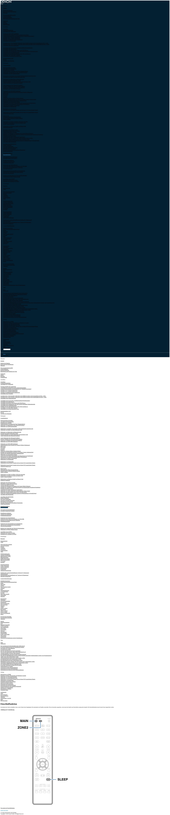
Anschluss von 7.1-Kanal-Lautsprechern (11, 38)
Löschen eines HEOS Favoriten (10, 132)
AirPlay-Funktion (7, 119)
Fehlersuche (5, 290)
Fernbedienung (6, 24)
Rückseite (5, 23)
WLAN (4, 59)
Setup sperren (6, 282)
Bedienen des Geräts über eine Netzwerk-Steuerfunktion (15, 175)
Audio (4, 189)
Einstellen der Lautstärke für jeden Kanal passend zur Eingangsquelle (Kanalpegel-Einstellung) (23, 134)
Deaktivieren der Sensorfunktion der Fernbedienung (14, 170)
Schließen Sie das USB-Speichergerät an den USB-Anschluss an (16, 53)
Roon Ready (5, 256)
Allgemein (5, 266)
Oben (4, 354)
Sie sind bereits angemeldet (9, 265)
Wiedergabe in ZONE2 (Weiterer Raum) (11, 176)
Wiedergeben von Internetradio (9, 106)
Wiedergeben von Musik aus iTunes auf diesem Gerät (14, 122)
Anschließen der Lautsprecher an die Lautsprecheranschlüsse (16, 35)
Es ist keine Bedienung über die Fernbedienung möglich (15, 294)
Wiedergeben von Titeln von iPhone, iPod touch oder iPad (15, 121)
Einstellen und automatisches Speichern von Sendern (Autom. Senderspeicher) (19, 99)
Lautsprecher (6, 216)
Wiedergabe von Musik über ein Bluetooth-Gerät (13, 79)
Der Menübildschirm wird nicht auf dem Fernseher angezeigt (16, 301)
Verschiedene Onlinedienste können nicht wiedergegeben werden (17, 310)
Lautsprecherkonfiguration (8, 225)
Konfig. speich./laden (7, 281)
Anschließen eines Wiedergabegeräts (11, 45)
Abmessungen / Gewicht (8, 345)
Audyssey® (5, 196)
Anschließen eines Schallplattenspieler (11, 52)
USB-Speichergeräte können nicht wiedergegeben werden (15, 305)
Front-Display (6, 276)
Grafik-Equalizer (6, 197)
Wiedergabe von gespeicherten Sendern (11, 101)
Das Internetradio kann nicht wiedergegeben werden (14, 307)
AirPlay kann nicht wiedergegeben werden (12, 304)
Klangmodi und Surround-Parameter (10, 332)
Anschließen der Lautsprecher (9, 31)
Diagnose (5, 253)
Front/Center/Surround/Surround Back (11, 229)
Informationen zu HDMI (8, 321)
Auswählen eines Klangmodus (9, 141)
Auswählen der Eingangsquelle (9, 68)
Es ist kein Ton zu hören (8, 296)
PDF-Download (6, 347)
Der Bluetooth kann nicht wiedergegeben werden (13, 306)
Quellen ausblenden (7, 214)
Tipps (4, 289)
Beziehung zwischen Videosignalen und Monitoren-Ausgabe (16, 322)
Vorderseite (5, 21)
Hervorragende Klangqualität (9, 15)
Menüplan (5, 186)
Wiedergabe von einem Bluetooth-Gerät (11, 325)
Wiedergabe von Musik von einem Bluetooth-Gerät (14, 77)
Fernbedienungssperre (7, 168)
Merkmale (5, 12)
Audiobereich (6, 339)
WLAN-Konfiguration (8, 248)
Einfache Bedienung (7, 17)
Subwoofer (5, 231)
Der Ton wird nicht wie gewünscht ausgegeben (13, 298)
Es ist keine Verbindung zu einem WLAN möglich (13, 312)
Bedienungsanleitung (7, 269)
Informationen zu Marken (8, 336)
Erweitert (5, 240)
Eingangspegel (6, 215)
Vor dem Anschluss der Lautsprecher (11, 33)
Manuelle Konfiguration (8, 223)
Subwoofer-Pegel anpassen (9, 191)
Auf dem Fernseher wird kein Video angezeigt (13, 300)
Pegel (4, 236)
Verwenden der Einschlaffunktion (10, 157)
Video (4, 198)
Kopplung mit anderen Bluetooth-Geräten (12, 80)
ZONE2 (5, 232)
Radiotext (5, 97)
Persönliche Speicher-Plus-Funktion (10, 328)
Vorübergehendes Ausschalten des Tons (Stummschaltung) (15, 71)
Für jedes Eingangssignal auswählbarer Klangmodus (14, 150)
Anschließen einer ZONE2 (8, 179)
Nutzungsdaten (6, 280)
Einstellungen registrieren (8, 160)
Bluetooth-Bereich (7, 343)
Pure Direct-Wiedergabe (8, 146)
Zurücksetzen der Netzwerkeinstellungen (11, 316)
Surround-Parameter (7, 192)
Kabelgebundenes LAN (8, 58)
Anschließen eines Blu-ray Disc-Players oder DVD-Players (15, 50)
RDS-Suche (5, 93)
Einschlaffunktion (7, 154)
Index (4, 346)
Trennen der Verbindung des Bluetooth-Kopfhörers (14, 87)
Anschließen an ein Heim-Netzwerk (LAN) (12, 56)
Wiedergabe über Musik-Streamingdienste (12, 117)
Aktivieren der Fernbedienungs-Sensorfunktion (13, 172)
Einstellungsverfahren (7, 153)
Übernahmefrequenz (7, 237)
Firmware (5, 278)
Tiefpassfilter (6, 242)
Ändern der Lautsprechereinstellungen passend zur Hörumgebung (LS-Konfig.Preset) (21, 140)
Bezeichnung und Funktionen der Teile (11, 18)
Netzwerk (5, 243)
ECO (4, 270)
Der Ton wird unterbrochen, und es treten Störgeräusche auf (15, 299)
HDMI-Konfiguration (7, 201)
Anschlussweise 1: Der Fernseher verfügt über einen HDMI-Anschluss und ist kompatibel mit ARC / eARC (25, 43)
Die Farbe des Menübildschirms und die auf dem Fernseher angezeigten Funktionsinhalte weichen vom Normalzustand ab (28, 302)
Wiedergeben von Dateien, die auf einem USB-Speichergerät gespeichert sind (19, 75)
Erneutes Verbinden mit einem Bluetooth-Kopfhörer (14, 86)
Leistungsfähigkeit (7, 16)
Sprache (5, 268)
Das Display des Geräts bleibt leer (10, 295)
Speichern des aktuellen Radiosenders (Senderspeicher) (14, 100)
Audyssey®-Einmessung (8, 217)
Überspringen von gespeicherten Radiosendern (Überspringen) (16, 104)
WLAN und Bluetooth (8, 260)
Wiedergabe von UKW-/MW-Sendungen (11, 88)
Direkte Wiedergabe (7, 145)
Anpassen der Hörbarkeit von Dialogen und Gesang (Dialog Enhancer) (18, 133)
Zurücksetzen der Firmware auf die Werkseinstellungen (14, 317)
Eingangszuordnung (7, 211)
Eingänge (5, 209)
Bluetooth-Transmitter (7, 272)
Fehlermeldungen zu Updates (9, 313)
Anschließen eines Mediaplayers (10, 49)
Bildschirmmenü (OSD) (8, 203)
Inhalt (2, 3)
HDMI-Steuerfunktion (8, 151)
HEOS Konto (6, 115)
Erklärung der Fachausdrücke (9, 334)
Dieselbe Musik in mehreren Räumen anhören (12, 118)
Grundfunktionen (6, 65)
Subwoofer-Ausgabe (7, 241)
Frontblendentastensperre (8, 162)
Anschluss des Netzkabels (8, 60)
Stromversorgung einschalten (9, 67)
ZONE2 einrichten (7, 273)
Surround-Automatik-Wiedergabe (10, 147)
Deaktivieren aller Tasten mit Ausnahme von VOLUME (15, 166)
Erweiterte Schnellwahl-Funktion (10, 158)
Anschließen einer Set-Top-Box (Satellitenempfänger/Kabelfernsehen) (18, 47)
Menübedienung (6, 188)
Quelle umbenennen (7, 213)
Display (4, 22)
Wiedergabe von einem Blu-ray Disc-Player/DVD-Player (15, 72)
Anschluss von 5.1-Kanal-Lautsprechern (11, 37)
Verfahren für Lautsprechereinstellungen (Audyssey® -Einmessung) (17, 220)
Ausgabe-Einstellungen (8, 202)
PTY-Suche (5, 94)
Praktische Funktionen (8, 127)
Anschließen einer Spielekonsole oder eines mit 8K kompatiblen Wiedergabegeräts (20, 51)
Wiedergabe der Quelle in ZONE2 (10, 180)
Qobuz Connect (6, 259)
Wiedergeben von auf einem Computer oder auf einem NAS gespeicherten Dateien (20, 110)
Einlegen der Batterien (8, 10)
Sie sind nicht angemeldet (8, 263)
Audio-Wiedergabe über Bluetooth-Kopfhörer (12, 83)
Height (4, 230)
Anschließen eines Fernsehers (9, 41)
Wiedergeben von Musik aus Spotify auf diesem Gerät (14, 126)
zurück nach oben (4, 810)
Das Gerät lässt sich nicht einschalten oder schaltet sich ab (15, 293)
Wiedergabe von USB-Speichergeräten (11, 73)
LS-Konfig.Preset (7, 238)
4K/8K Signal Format (7, 205)
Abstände (5, 235)
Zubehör (5, 8)
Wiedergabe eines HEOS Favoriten (10, 129)
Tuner (4, 340)
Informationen (6, 246)
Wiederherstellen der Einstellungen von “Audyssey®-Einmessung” (17, 222)
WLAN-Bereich (6, 341)
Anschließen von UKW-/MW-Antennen (11, 55)
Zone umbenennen (7, 274)
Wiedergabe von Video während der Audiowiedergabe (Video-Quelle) (18, 138)
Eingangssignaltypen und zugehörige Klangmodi (13, 333)
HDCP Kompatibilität (7, 207)
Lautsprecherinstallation (8, 30)
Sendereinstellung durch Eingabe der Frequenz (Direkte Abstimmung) (17, 92)
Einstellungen (6, 249)
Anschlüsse (5, 29)
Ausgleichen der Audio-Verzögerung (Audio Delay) (14, 137)
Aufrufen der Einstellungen (9, 161)
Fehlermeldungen (6, 221)
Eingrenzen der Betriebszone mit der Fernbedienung (14, 285)
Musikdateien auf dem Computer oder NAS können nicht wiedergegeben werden (20, 308)
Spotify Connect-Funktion (8, 124)
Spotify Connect (6, 255)
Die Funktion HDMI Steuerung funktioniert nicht (13, 311)
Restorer (5, 194)
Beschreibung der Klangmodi (9, 148)
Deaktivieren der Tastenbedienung (10, 165)
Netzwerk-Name (6, 252)
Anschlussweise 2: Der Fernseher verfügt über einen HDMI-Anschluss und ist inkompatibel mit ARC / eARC (26, 44)
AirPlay (4, 254)
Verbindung (5, 247)
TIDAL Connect (6, 257)
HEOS (4, 261)
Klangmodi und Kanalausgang (9, 331)
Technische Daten (7, 337)
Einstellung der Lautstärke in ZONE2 (11, 181)
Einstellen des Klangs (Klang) (9, 135)
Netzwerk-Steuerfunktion (8, 173)
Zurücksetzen (6, 284)
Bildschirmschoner (7, 204)
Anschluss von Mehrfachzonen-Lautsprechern (13, 39)
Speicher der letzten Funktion (9, 330)
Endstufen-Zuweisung (7, 228)
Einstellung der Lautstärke (8, 70)
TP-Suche (5, 95)
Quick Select (6, 275)
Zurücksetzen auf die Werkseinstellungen (11, 314)
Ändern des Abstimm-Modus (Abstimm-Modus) (13, 98)
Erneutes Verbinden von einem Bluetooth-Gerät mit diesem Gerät (16, 81)
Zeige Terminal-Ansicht (8, 234)
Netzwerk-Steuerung (7, 250)
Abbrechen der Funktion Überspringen (11, 105)
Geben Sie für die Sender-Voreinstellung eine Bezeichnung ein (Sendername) (19, 103)
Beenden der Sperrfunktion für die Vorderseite (13, 167)
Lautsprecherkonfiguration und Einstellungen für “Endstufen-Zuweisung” (18, 36)
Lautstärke (5, 195)
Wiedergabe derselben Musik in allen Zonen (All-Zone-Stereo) (16, 139)
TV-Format (5, 208)
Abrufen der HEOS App (8, 113)
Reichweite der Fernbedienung (9, 11)
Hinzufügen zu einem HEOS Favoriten (11, 131)
